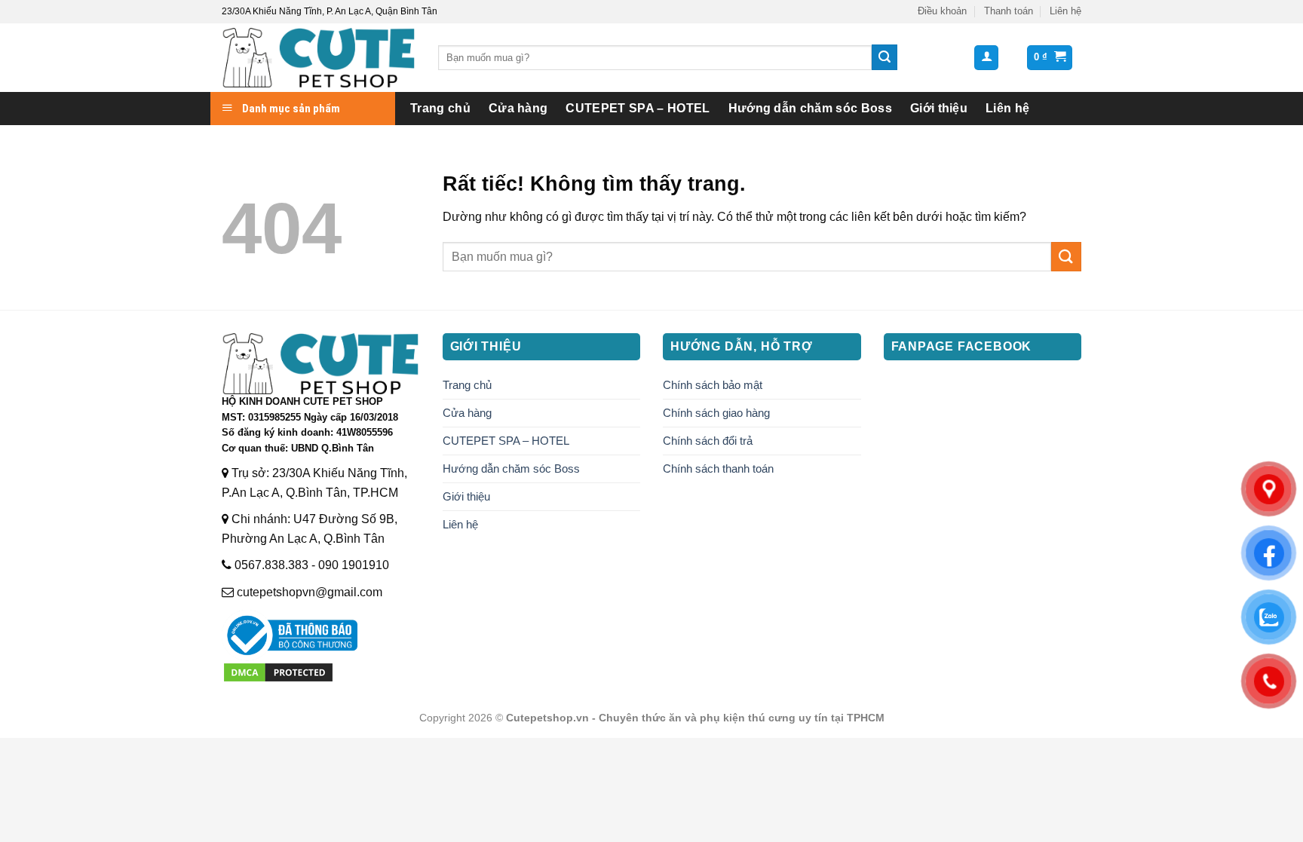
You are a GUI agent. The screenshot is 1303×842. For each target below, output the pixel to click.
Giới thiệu (938, 108)
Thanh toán (1008, 11)
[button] (986, 57)
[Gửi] (884, 57)
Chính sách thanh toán (718, 468)
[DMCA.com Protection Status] (278, 671)
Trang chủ (440, 108)
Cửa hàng (518, 108)
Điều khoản (942, 11)
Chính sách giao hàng (716, 412)
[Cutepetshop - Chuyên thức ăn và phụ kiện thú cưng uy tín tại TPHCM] (318, 57)
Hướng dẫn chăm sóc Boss (810, 108)
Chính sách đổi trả (708, 440)
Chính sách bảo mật (712, 384)
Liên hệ (1065, 11)
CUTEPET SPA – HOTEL (638, 108)
